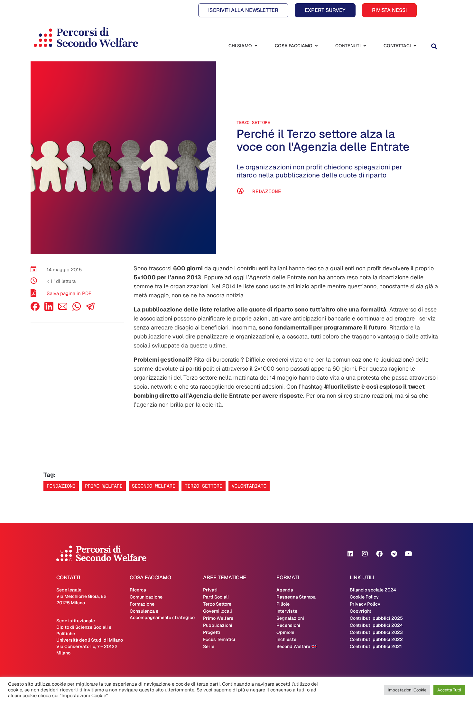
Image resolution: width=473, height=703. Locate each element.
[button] (434, 46)
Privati (210, 590)
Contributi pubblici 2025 (376, 618)
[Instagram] (364, 553)
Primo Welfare (218, 618)
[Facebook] (35, 309)
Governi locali (217, 611)
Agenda (284, 590)
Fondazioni (61, 486)
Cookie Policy (364, 597)
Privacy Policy (365, 604)
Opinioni (285, 632)
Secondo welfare (153, 486)
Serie (208, 646)
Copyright (360, 611)
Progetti (211, 632)
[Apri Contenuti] (364, 45)
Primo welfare (104, 486)
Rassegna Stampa (296, 597)
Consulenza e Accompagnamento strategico (162, 614)
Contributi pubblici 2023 (376, 632)
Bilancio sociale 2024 (373, 590)
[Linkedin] (350, 553)
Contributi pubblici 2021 (376, 646)
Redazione (266, 191)
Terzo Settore (253, 122)
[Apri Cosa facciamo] (316, 45)
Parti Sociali (216, 597)
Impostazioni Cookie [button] (407, 690)
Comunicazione (146, 597)
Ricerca (138, 590)
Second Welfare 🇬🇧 (296, 646)
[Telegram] (393, 553)
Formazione (142, 604)
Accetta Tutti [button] (449, 690)
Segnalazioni (290, 618)
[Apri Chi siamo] (256, 45)
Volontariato (249, 486)
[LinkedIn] (48, 309)
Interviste (286, 611)
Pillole (283, 604)
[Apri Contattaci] (415, 45)
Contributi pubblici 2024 (376, 625)
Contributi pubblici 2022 (376, 639)
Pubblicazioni (217, 625)
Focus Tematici (219, 639)
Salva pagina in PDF (69, 293)
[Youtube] (408, 553)
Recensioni (288, 625)
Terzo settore (203, 486)
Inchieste (286, 639)
